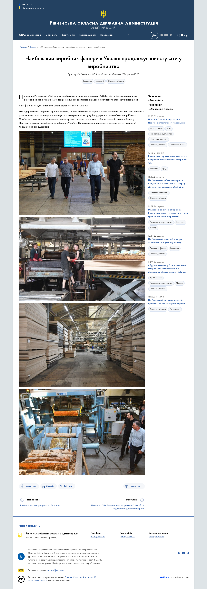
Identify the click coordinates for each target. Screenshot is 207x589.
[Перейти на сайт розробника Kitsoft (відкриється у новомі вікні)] (164, 577)
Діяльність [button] (51, 35)
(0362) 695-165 (98, 537)
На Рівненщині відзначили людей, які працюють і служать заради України (167, 302)
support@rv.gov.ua (55, 570)
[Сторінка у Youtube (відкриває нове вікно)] (166, 35)
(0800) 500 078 (127, 537)
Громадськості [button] (87, 35)
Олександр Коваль (116, 81)
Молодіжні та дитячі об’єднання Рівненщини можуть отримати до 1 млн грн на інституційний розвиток (168, 213)
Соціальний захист (177, 145)
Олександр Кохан (157, 254)
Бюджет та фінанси (158, 248)
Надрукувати (135, 486)
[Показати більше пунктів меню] (129, 35)
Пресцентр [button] (106, 35)
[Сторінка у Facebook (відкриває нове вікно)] (161, 35)
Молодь (153, 228)
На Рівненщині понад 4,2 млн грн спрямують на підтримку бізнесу (165, 241)
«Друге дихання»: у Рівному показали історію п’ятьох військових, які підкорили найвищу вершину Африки (167, 268)
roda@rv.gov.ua (156, 537)
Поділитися (30, 486)
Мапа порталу (27, 526)
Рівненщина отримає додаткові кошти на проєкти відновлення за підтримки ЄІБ (167, 159)
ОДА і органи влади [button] (30, 35)
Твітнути (68, 486)
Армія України (156, 278)
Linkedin (50, 486)
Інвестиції (100, 81)
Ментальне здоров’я (158, 139)
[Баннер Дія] (154, 35)
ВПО (169, 129)
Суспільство (175, 309)
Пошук (185, 35)
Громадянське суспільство (161, 134)
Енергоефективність (159, 193)
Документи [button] (68, 35)
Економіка (87, 81)
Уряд (164, 169)
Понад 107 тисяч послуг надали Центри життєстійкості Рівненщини (166, 121)
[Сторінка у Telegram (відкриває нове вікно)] (170, 35)
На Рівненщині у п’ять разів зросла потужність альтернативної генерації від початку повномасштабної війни (167, 183)
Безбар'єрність (156, 129)
